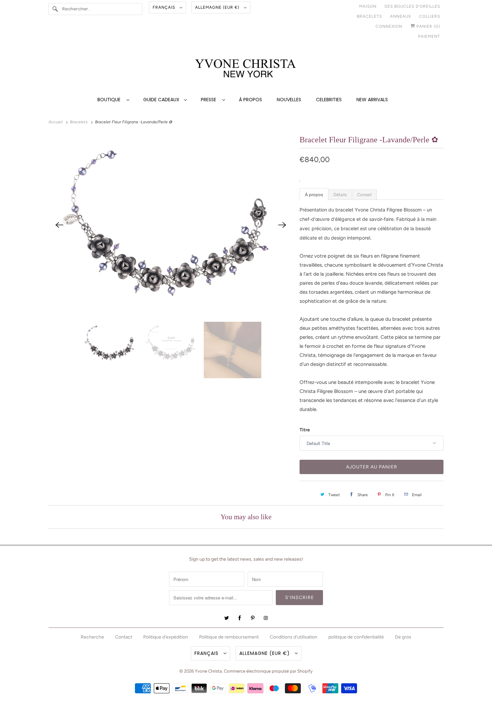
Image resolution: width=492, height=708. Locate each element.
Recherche (92, 637)
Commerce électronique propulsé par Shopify (268, 671)
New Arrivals (372, 99)
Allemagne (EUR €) (218, 7)
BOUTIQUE (110, 99)
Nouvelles (289, 99)
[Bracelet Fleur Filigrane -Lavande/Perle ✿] (170, 225)
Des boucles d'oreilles (412, 6)
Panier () (427, 26)
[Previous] (59, 225)
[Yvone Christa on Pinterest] (252, 618)
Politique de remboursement (229, 637)
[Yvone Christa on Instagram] (265, 618)
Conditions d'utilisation (293, 637)
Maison (368, 6)
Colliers (429, 16)
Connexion (389, 26)
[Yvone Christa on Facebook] (239, 618)
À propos (250, 99)
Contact (123, 637)
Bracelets (369, 16)
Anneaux (400, 16)
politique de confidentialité (356, 637)
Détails (340, 194)
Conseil (364, 194)
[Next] (282, 225)
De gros (403, 637)
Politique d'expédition (165, 637)
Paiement (429, 36)
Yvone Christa (208, 671)
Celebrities (329, 99)
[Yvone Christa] (246, 69)
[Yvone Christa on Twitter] (226, 618)
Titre (305, 430)
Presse (210, 99)
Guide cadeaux (162, 99)
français (164, 7)
